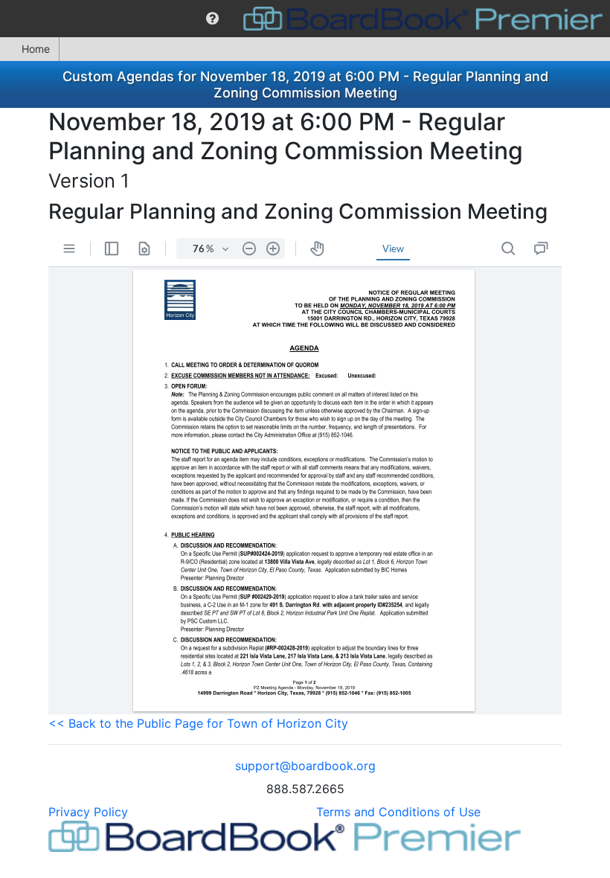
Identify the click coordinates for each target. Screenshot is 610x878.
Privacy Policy (88, 811)
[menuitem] (212, 18)
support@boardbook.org (305, 765)
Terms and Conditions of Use (398, 811)
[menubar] (305, 18)
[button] (212, 18)
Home (36, 48)
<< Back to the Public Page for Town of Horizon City (198, 723)
